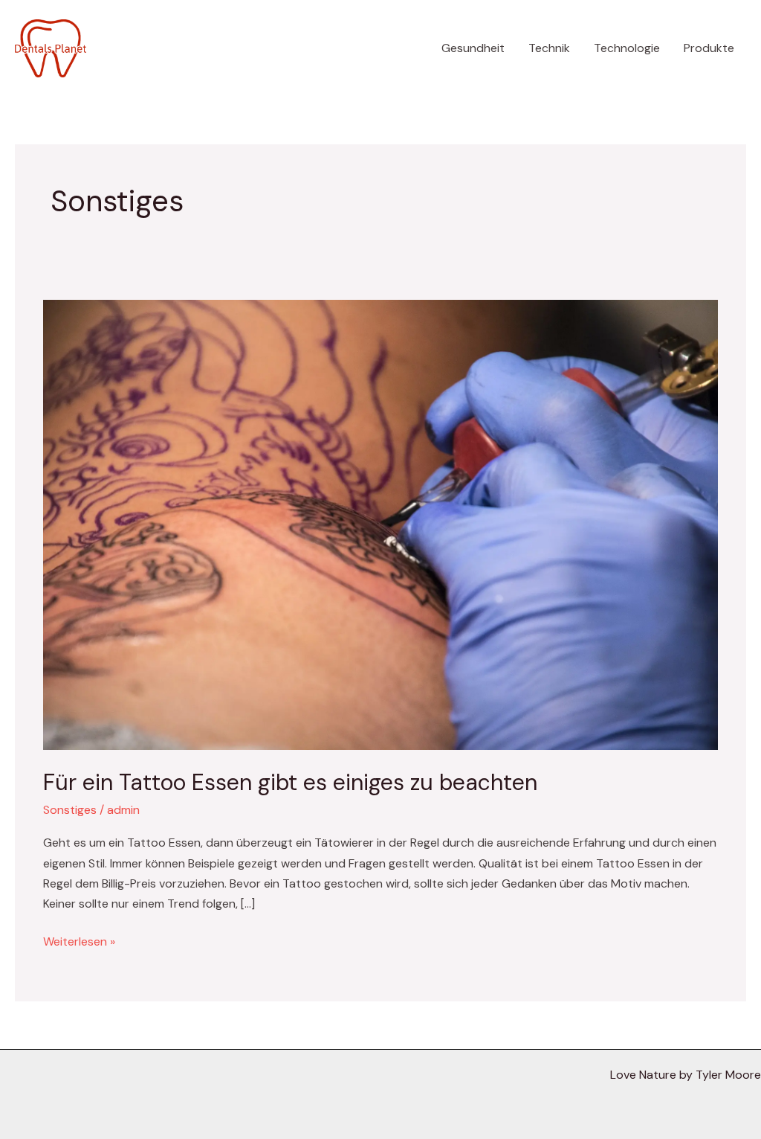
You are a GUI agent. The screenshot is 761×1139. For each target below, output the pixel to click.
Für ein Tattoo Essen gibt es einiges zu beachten (290, 782)
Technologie (627, 48)
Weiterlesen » (79, 940)
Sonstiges (70, 810)
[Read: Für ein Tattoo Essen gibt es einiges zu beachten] (380, 524)
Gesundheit (473, 48)
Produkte (709, 48)
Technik (549, 48)
